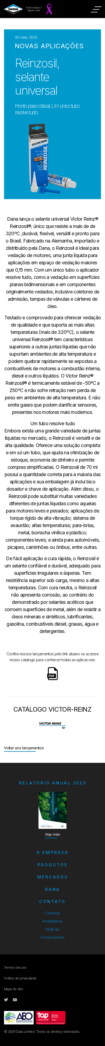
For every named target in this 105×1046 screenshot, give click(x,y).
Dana (52, 889)
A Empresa (53, 852)
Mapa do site (13, 989)
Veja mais (52, 834)
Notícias (52, 929)
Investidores (53, 921)
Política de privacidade (20, 978)
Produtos (52, 864)
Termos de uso (15, 967)
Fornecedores (52, 937)
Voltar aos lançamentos (24, 748)
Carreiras (52, 913)
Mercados (52, 876)
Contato (52, 901)
